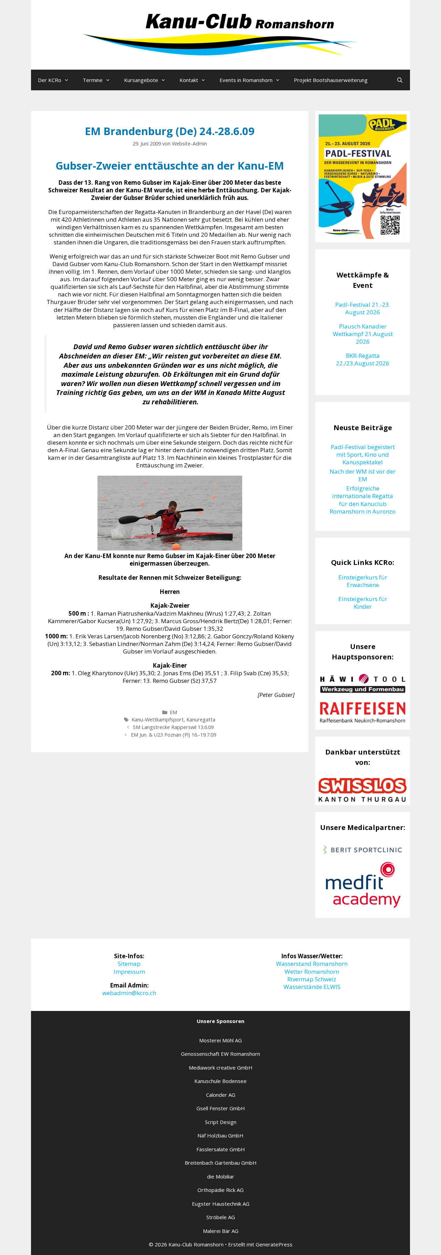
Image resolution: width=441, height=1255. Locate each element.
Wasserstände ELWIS (312, 987)
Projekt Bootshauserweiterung (331, 80)
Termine (93, 80)
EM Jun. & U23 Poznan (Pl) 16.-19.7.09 (173, 734)
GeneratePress (274, 1244)
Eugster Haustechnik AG (220, 1203)
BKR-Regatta (363, 356)
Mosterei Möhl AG (220, 1040)
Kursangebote (141, 80)
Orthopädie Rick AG (220, 1189)
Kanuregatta (200, 719)
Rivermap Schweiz (311, 979)
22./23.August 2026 (362, 363)
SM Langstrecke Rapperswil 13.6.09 (173, 727)
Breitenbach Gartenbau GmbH (221, 1162)
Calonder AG (220, 1094)
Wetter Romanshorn (312, 971)
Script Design (220, 1122)
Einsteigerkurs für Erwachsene (362, 581)
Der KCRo (49, 80)
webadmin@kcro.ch (129, 993)
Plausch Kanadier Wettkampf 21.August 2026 (363, 333)
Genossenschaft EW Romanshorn (220, 1053)
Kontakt (189, 80)
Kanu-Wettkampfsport (158, 719)
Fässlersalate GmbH (220, 1149)
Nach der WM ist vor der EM (363, 475)
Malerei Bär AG (220, 1230)
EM (173, 712)
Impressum (129, 971)
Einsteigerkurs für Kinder (362, 602)
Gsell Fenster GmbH (220, 1108)
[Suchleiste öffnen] (400, 80)
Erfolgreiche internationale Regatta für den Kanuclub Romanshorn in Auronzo (363, 499)
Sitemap (129, 964)
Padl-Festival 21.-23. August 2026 (362, 308)
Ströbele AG (220, 1217)
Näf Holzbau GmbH (220, 1135)
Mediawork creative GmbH (221, 1067)
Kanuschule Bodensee (220, 1080)
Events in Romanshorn (246, 80)
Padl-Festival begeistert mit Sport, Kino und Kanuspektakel (363, 454)
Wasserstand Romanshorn (312, 964)
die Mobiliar (220, 1176)
